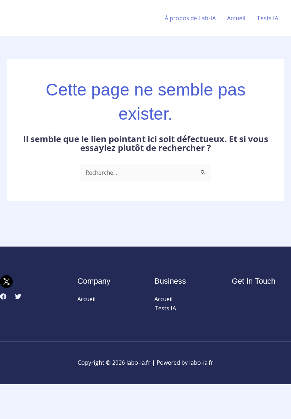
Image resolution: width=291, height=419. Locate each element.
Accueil (236, 18)
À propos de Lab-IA (190, 18)
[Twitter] (18, 296)
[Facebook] (3, 296)
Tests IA (267, 18)
